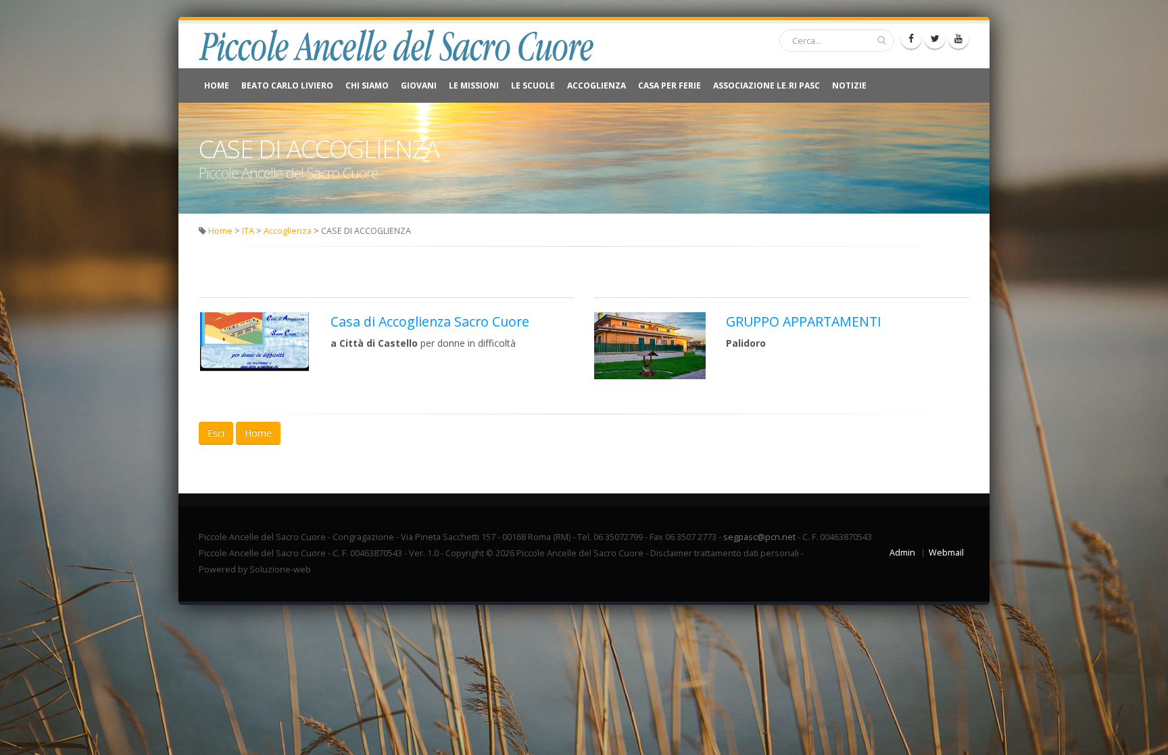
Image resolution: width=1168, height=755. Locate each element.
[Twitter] (935, 38)
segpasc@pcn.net (759, 537)
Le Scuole (533, 85)
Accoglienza (596, 85)
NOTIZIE (849, 85)
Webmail (946, 552)
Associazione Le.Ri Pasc (766, 85)
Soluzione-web (280, 569)
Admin (902, 552)
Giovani (419, 85)
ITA (248, 231)
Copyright (464, 553)
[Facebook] (911, 38)
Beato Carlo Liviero (287, 85)
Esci (216, 433)
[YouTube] (958, 38)
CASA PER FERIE (669, 85)
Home (216, 85)
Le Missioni (474, 85)
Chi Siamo (367, 85)
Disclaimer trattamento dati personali (724, 553)
